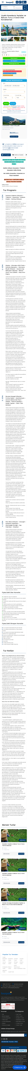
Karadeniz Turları (18, 13)
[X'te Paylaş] (7, 55)
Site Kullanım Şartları (9, 1056)
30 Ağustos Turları (5, 967)
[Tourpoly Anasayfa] (14, 993)
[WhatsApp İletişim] (17, 2)
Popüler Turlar (21, 959)
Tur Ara (25, 7)
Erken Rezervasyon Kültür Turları (17, 967)
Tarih (14, 6)
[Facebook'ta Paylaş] (5, 55)
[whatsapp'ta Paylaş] (9, 55)
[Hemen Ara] (20, 2)
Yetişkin (5, 89)
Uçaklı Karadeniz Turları (5, 959)
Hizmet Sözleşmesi (6, 1021)
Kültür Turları (22, 968)
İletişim (4, 1023)
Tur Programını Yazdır (21, 157)
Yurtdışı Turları (19, 1023)
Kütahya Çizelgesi (6, 1025)
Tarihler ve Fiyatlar (18, 155)
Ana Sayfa (3, 13)
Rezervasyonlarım (14, 1047)
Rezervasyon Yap (13, 136)
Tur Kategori (4, 6)
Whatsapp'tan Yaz (14, 63)
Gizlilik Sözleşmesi (6, 1017)
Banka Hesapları (5, 1016)
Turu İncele (21, 853)
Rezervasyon (14, 58)
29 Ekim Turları (21, 962)
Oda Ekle (12, 103)
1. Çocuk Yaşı (6, 95)
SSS (3, 1014)
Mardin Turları (19, 1016)
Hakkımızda (5, 1019)
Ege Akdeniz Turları (20, 1021)
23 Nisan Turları (16, 959)
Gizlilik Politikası (18, 1056)
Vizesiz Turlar (19, 1025)
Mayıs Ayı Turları (5, 971)
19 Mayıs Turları (16, 962)
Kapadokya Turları (20, 1019)
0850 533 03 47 (6, 984)
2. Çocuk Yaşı (18, 95)
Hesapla (6, 103)
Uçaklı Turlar (11, 971)
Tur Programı (6, 155)
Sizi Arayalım (14, 61)
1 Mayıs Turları (9, 962)
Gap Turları (18, 1014)
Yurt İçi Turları (10, 13)
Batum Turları (9, 967)
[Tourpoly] (10, 2)
